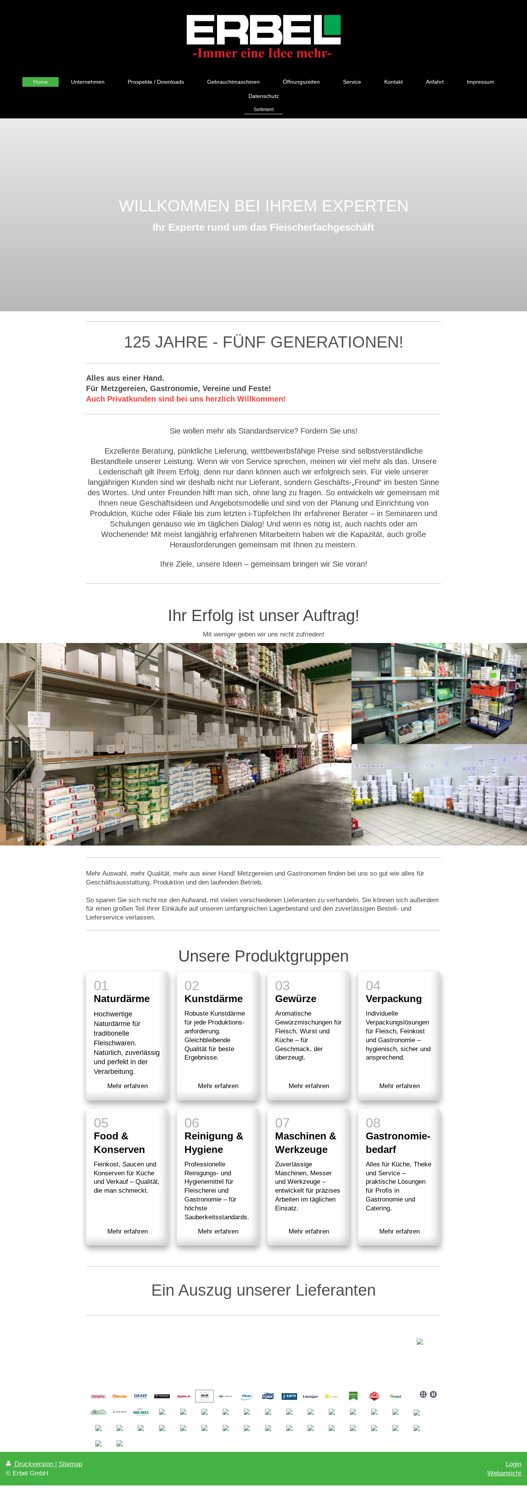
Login (513, 1464)
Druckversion (34, 1464)
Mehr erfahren (127, 1086)
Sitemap (70, 1464)
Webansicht (504, 1473)
